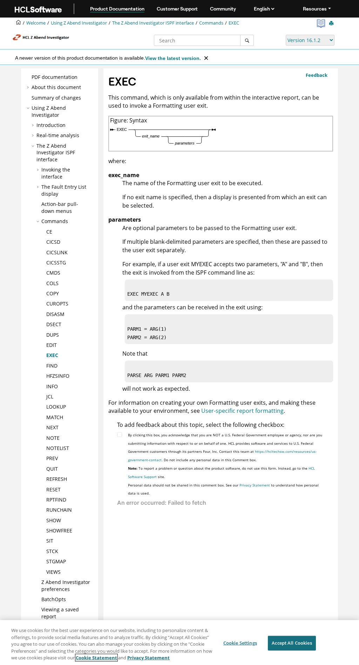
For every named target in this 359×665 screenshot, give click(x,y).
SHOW (53, 520)
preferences (65, 585)
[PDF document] (322, 23)
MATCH (54, 417)
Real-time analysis (57, 135)
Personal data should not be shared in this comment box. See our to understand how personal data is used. (223, 489)
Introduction (51, 125)
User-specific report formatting (242, 411)
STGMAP (56, 561)
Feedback (316, 75)
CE (49, 231)
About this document (56, 87)
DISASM (55, 314)
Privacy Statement (254, 485)
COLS (52, 283)
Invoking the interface (55, 173)
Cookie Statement (96, 657)
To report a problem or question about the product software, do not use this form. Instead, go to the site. (221, 472)
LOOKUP (56, 406)
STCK (52, 551)
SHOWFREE (59, 530)
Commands (211, 23)
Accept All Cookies (292, 643)
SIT (49, 540)
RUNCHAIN (59, 509)
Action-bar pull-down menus (59, 207)
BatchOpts (53, 599)
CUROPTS (57, 303)
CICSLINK (57, 252)
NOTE (53, 438)
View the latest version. (173, 58)
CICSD (53, 242)
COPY (52, 293)
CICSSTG (56, 262)
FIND (51, 365)
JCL (49, 396)
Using (79, 23)
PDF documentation (54, 77)
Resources (315, 9)
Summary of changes (56, 97)
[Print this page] (332, 23)
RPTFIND (56, 499)
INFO (52, 386)
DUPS (52, 334)
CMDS (53, 272)
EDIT (51, 345)
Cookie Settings (240, 643)
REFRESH (56, 479)
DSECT (53, 324)
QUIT (52, 468)
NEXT (52, 427)
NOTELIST (57, 448)
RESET (53, 489)
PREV (52, 458)
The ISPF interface (153, 23)
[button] (29, 77)
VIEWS (53, 572)
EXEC (234, 23)
